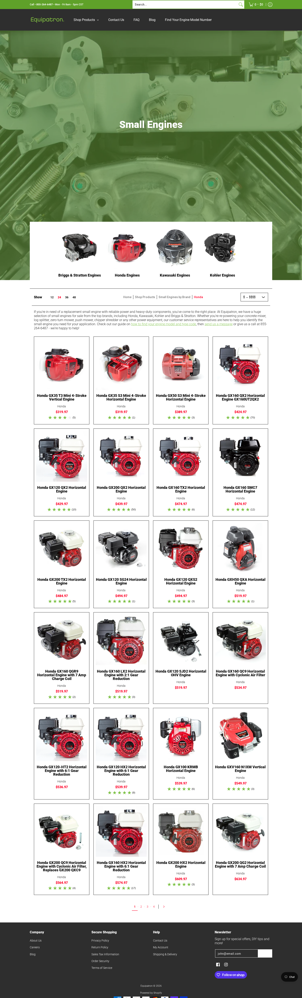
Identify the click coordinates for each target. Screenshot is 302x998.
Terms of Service (101, 967)
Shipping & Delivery (165, 954)
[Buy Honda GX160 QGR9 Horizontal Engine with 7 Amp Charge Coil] (61, 639)
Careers (35, 947)
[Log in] (270, 4)
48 (74, 297)
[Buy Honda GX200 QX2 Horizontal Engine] (121, 456)
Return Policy (99, 947)
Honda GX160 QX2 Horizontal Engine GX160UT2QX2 (240, 397)
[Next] (165, 906)
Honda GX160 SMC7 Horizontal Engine (240, 489)
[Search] (240, 4)
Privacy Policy (100, 940)
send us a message (219, 324)
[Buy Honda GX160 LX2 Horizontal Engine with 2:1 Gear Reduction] (121, 639)
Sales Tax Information (105, 954)
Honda (61, 406)
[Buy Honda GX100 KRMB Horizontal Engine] (180, 735)
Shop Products (145, 297)
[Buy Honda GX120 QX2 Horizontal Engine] (61, 456)
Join (265, 953)
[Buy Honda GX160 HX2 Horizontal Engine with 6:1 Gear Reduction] (121, 831)
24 (59, 297)
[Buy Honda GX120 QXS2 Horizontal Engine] (180, 548)
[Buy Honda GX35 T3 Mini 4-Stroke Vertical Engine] (61, 364)
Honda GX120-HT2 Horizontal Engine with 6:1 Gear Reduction (61, 770)
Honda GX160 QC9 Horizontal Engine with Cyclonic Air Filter (240, 673)
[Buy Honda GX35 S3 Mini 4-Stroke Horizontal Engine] (121, 364)
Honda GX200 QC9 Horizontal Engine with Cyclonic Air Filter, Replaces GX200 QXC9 (62, 866)
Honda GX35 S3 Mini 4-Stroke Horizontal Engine (121, 397)
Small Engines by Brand (174, 297)
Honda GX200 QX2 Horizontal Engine (121, 489)
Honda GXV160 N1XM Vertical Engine (240, 769)
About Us (35, 940)
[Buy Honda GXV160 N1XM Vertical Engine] (240, 735)
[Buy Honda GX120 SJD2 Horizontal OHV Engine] (180, 639)
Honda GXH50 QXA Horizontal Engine (240, 581)
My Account (160, 947)
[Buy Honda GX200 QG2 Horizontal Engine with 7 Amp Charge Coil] (240, 831)
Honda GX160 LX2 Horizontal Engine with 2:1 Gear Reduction (121, 675)
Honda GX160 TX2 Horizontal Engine (181, 489)
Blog (33, 954)
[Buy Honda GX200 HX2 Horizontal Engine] (180, 831)
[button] (218, 964)
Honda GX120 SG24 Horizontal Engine (121, 581)
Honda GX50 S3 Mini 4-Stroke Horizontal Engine (181, 397)
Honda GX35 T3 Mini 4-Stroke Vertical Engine (61, 397)
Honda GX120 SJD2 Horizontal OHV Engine (181, 673)
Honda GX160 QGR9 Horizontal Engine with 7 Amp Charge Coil (61, 675)
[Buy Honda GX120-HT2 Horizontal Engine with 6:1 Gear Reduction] (61, 735)
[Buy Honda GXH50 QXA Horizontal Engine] (240, 548)
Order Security (100, 961)
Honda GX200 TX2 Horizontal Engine (61, 581)
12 (52, 297)
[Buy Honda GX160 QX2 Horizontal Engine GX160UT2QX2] (240, 364)
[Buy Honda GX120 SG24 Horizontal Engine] (121, 548)
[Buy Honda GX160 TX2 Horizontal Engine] (180, 456)
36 (66, 297)
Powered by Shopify (151, 992)
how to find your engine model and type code (163, 324)
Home (127, 297)
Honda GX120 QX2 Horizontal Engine (61, 489)
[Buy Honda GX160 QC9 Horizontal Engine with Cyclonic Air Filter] (240, 639)
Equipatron (147, 985)
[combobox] (185, 4)
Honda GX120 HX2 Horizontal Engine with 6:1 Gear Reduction (121, 770)
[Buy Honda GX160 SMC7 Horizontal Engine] (240, 456)
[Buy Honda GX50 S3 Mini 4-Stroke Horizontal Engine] (180, 364)
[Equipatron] (47, 20)
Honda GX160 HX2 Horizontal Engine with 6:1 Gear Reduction (121, 866)
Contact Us (160, 940)
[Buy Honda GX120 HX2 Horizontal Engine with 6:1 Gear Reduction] (121, 735)
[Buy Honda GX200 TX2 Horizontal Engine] (61, 548)
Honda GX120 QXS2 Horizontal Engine (180, 581)
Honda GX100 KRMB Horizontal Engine (181, 769)
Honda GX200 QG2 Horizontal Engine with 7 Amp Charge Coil (240, 864)
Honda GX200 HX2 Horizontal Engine (180, 864)
